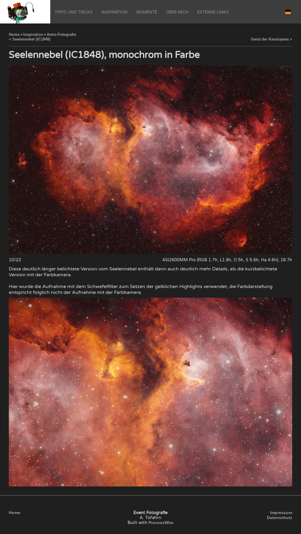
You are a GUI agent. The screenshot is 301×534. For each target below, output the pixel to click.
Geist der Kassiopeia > (271, 39)
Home (14, 34)
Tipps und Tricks (74, 11)
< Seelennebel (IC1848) (29, 39)
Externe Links (213, 11)
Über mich (177, 11)
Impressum (281, 512)
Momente (146, 11)
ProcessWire (160, 522)
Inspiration (114, 11)
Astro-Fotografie (61, 34)
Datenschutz (279, 517)
